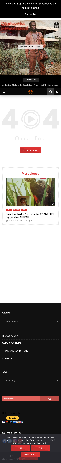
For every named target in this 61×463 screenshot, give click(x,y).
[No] (28, 458)
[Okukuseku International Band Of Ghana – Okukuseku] (30, 50)
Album (9, 210)
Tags (5, 371)
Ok (20, 448)
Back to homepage (30, 150)
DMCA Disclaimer (11, 343)
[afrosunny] (30, 92)
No (40, 448)
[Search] (57, 91)
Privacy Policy (10, 335)
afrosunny (13, 221)
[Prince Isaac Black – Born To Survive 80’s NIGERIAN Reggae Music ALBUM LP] (30, 192)
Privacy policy (30, 454)
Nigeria (24, 210)
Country (16, 210)
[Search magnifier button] (49, 398)
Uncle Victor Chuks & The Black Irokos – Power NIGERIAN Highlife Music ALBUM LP (30, 85)
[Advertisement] (30, 264)
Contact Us (8, 358)
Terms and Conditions (15, 350)
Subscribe (30, 14)
